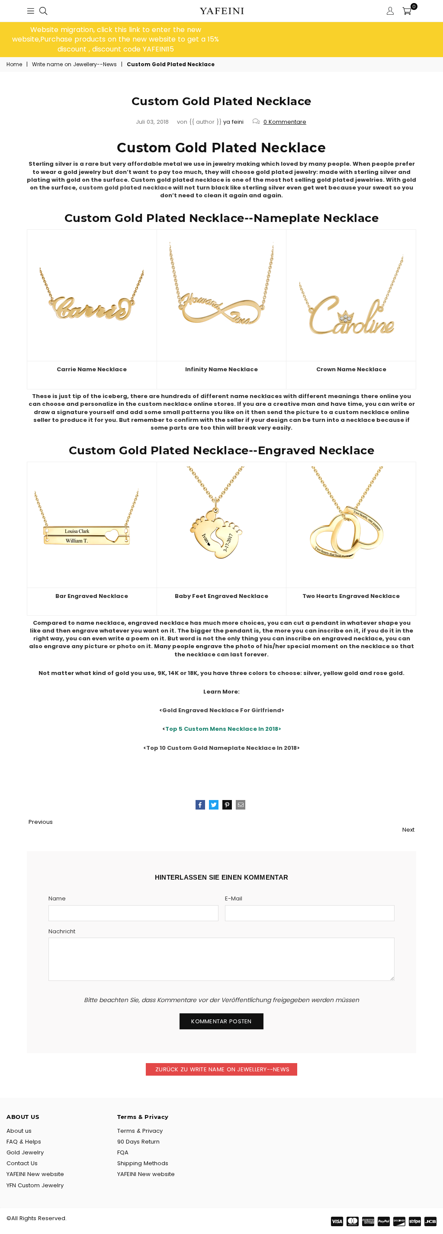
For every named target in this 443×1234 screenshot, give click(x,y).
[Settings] (390, 10)
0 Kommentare (284, 122)
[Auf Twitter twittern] (213, 805)
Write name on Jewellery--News (74, 64)
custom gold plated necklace (125, 187)
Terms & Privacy (140, 1131)
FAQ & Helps (23, 1142)
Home (14, 64)
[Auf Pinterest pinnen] (227, 805)
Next (408, 830)
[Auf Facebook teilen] (200, 805)
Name (57, 899)
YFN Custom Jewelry (35, 1185)
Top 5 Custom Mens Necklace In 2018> (223, 729)
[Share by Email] (240, 805)
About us (19, 1131)
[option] (116, 39)
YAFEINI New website (35, 1174)
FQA (122, 1152)
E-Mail (233, 899)
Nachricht (61, 931)
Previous (41, 822)
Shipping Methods (142, 1163)
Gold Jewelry (25, 1152)
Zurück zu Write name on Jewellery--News (221, 1069)
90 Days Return (138, 1142)
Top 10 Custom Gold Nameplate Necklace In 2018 (221, 748)
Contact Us (22, 1163)
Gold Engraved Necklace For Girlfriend (221, 710)
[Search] (43, 10)
